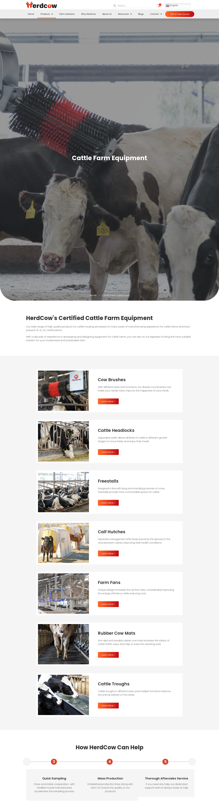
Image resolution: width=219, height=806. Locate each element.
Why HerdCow (88, 14)
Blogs (141, 14)
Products (45, 14)
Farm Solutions (67, 14)
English (173, 5)
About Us (107, 14)
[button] (179, 14)
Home (31, 14)
